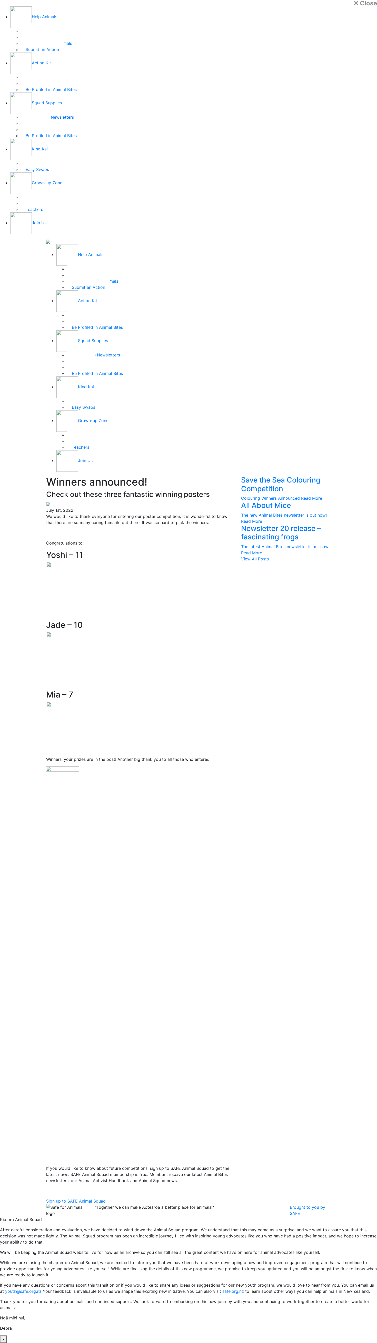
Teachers (34, 209)
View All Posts (255, 558)
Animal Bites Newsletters (50, 117)
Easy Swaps (37, 169)
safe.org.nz (233, 1291)
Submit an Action (42, 49)
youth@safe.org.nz (23, 1291)
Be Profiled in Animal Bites (51, 89)
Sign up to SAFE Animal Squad (76, 1201)
